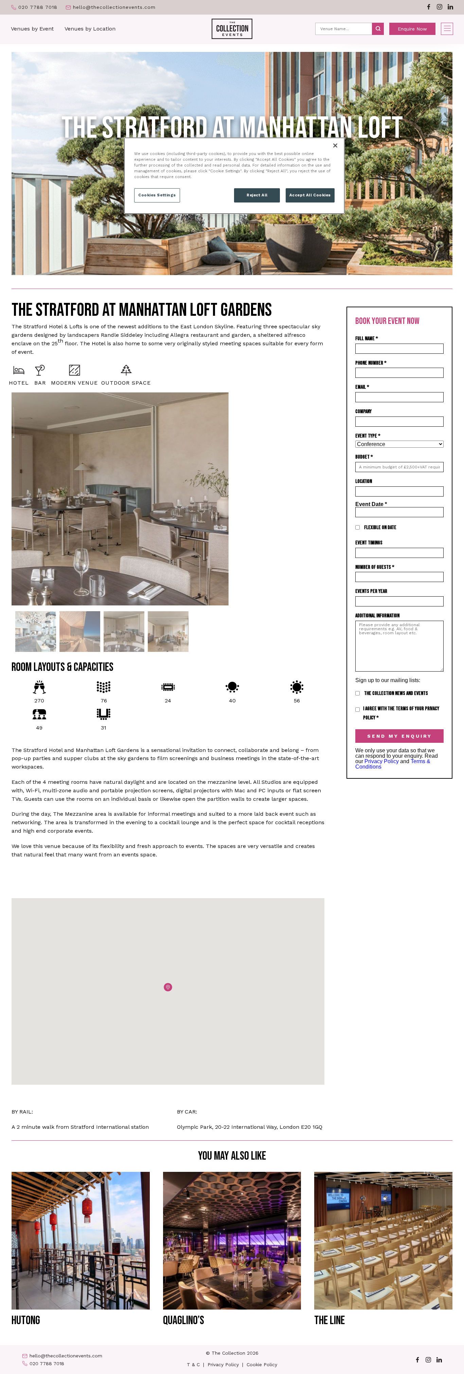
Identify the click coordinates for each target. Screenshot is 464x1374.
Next (329, 499)
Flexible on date (380, 527)
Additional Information (377, 616)
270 (39, 700)
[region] (234, 175)
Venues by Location (90, 28)
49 (39, 727)
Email (362, 387)
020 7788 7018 (37, 7)
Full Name (366, 338)
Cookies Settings (157, 195)
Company (363, 411)
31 (103, 727)
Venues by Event (32, 28)
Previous (6, 499)
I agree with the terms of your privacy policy (401, 713)
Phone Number (371, 363)
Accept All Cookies (310, 195)
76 (104, 700)
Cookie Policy (262, 1364)
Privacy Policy (381, 761)
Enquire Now (412, 29)
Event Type (367, 436)
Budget (364, 457)
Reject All (257, 195)
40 (232, 700)
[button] (168, 987)
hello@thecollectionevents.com (114, 7)
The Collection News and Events (396, 693)
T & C (193, 1364)
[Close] (335, 145)
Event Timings (368, 543)
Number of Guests (374, 567)
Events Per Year (371, 591)
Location (363, 481)
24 (168, 700)
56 (297, 700)
